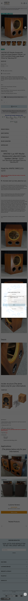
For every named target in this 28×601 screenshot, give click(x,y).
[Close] (25, 285)
